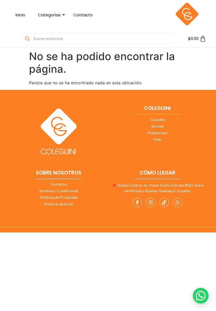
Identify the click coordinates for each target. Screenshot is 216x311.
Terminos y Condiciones (58, 190)
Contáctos (58, 184)
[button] (201, 296)
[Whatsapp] (177, 202)
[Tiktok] (164, 202)
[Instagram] (150, 202)
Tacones (157, 126)
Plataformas (158, 132)
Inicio (20, 15)
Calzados (157, 119)
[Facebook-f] (137, 202)
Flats (157, 139)
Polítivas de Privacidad (58, 197)
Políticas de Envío (58, 204)
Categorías (49, 15)
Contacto (83, 15)
